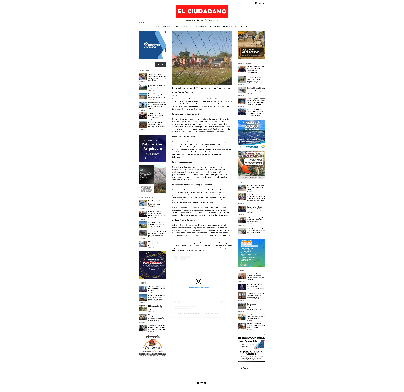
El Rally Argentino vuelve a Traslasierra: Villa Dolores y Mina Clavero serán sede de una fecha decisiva (256, 101)
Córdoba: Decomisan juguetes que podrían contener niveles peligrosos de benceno (254, 80)
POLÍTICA (193, 27)
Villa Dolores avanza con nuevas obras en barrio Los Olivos (256, 187)
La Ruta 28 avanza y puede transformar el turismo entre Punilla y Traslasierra (157, 96)
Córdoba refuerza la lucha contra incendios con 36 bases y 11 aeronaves (156, 224)
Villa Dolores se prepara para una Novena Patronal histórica (156, 288)
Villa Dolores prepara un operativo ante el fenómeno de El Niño (156, 244)
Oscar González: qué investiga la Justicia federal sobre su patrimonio (256, 316)
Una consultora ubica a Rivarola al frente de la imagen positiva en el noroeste (254, 210)
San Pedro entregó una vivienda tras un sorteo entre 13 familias (155, 115)
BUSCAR (161, 64)
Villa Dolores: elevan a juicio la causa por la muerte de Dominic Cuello (255, 286)
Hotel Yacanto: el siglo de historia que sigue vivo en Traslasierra (156, 87)
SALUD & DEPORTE (180, 27)
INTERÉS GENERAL (163, 27)
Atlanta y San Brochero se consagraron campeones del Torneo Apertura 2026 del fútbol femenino (255, 112)
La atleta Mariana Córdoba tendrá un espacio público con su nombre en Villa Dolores (256, 91)
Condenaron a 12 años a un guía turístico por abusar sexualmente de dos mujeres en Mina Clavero (255, 296)
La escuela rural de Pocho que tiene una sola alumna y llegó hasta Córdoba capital (157, 105)
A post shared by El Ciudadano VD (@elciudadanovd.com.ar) (198, 313)
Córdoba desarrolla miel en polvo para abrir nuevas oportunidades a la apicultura (157, 204)
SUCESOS (202, 27)
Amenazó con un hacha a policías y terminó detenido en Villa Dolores (256, 325)
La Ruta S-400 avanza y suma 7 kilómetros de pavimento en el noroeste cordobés (156, 125)
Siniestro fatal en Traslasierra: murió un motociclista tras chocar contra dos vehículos (255, 307)
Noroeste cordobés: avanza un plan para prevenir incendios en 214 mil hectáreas (156, 214)
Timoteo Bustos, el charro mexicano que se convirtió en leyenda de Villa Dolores (157, 327)
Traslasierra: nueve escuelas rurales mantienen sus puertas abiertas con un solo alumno (157, 77)
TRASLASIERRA (214, 27)
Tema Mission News (195, 391)
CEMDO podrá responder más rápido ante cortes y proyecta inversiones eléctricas (255, 220)
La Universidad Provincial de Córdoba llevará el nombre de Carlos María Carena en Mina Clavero (156, 298)
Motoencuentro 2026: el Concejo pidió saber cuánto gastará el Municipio (256, 230)
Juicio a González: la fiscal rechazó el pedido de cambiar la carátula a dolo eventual (255, 276)
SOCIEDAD (244, 27)
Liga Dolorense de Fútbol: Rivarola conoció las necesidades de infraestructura (255, 69)
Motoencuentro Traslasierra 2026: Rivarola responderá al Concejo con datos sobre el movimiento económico (251, 198)
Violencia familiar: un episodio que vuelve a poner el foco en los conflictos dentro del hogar (157, 317)
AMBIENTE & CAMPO (230, 27)
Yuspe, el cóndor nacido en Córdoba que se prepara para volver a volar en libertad (157, 234)
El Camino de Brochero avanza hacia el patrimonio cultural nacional (157, 308)
